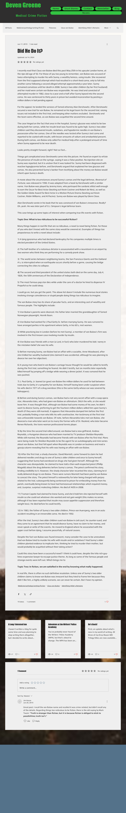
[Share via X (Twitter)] (25, 594)
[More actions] (107, 44)
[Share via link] (31, 594)
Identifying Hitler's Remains (88, 28)
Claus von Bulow (67, 28)
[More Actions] (107, 701)
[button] (118, 28)
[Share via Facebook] (18, 594)
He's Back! (92, 624)
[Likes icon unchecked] (25, 721)
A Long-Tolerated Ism (17, 624)
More (106, 28)
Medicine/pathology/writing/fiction (30, 28)
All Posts (8, 28)
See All (118, 615)
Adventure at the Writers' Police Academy (62, 625)
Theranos (52, 28)
